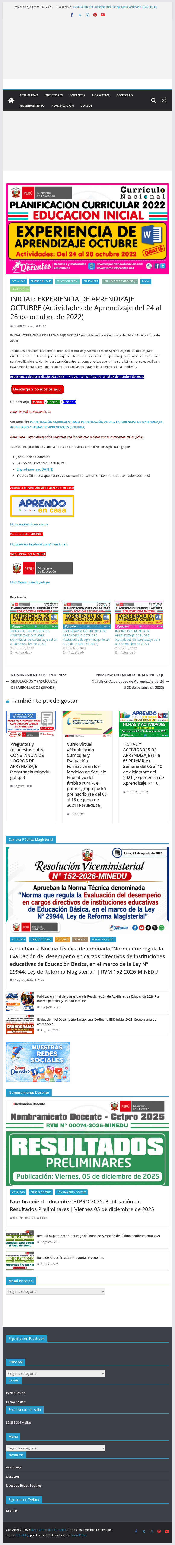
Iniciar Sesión (15, 1393)
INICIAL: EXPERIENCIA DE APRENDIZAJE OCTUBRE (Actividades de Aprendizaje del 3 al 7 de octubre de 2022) (137, 637)
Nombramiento (32, 105)
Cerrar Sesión (16, 1402)
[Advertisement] (87, 49)
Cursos (86, 105)
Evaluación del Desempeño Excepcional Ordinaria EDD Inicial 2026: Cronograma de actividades (115, 9)
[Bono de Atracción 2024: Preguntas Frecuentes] (20, 1260)
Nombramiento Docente (71, 1192)
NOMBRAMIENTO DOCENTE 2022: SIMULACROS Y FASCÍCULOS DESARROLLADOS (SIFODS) (39, 681)
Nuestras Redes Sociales (23, 1485)
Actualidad (29, 95)
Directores (54, 95)
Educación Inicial (67, 281)
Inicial (146, 281)
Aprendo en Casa (41, 281)
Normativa (101, 95)
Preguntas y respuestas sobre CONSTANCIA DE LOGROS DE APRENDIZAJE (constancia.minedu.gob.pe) (30, 760)
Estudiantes (90, 281)
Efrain (42, 326)
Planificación (62, 105)
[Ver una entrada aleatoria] (164, 100)
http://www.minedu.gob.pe (30, 582)
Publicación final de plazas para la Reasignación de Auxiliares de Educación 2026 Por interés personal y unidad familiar (98, 998)
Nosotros (13, 1476)
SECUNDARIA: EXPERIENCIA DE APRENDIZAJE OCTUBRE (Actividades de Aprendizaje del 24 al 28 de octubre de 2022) (86, 637)
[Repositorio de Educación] (11, 100)
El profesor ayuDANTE (35, 469)
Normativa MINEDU (103, 939)
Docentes (77, 95)
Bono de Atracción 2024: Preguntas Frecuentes (70, 1258)
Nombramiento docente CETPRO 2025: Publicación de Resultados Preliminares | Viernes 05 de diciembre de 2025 (82, 1205)
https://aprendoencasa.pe (29, 524)
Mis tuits (12, 1511)
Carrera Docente (40, 939)
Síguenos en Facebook (27, 1338)
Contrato (125, 95)
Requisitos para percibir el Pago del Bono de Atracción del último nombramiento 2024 (98, 1236)
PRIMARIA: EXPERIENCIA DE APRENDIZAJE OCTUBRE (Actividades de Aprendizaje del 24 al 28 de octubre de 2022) (33, 637)
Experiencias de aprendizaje (120, 281)
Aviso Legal (14, 1467)
